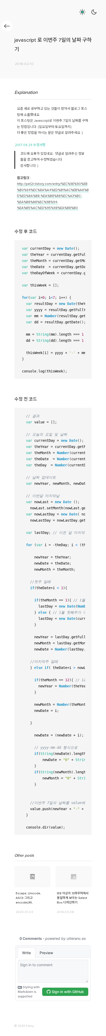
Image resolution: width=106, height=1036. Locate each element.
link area (20, 868)
